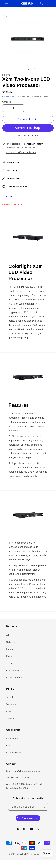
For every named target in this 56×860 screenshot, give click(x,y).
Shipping (11, 697)
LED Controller (14, 677)
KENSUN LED (22, 854)
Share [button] (8, 196)
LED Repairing (14, 752)
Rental (9, 656)
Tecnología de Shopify (37, 854)
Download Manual (12, 204)
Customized (12, 670)
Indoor (9, 649)
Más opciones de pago (28, 135)
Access (10, 718)
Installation (12, 738)
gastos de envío (12, 96)
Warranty (11, 704)
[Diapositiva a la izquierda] (21, 69)
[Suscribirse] (44, 807)
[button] (6, 3)
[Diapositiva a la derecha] (34, 69)
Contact (10, 745)
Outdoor (10, 642)
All (7, 635)
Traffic (9, 663)
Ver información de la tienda (21, 152)
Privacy (10, 711)
